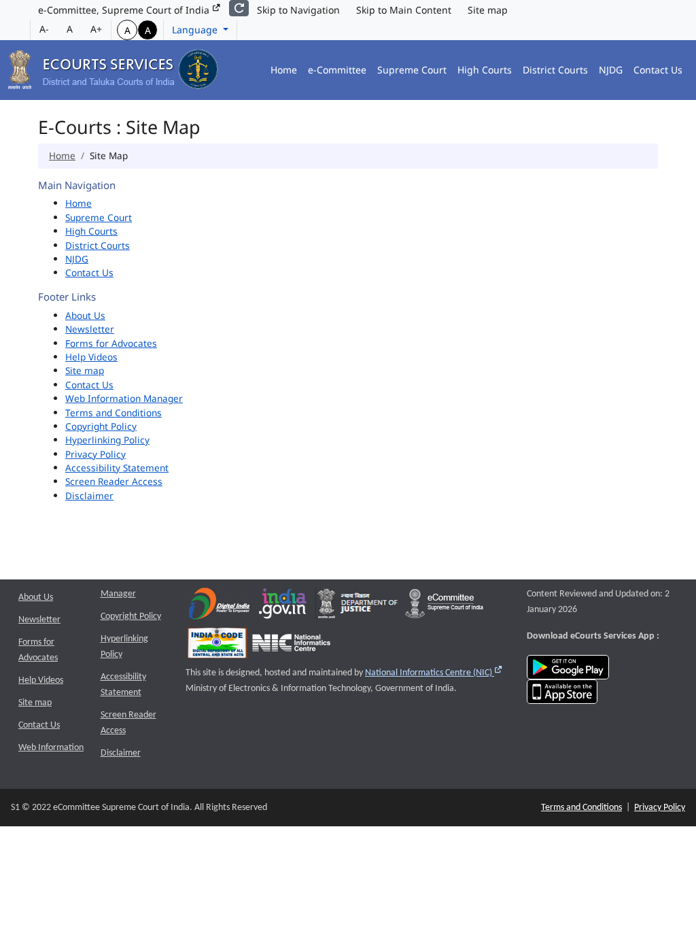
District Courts (555, 69)
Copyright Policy (101, 426)
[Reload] (239, 8)
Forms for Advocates (111, 343)
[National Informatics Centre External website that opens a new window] (291, 646)
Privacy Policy (95, 453)
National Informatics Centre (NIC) (434, 673)
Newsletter (89, 328)
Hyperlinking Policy (107, 439)
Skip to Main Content (403, 9)
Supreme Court (412, 69)
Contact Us (657, 69)
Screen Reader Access (113, 481)
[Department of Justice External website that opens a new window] (358, 607)
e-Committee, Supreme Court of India (125, 9)
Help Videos (91, 356)
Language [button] (196, 29)
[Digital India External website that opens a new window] (219, 607)
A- (44, 28)
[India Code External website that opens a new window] (217, 646)
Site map (488, 9)
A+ (96, 28)
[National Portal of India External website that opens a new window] (283, 607)
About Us (85, 315)
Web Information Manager (124, 398)
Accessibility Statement (117, 467)
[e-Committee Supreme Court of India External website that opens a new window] (444, 607)
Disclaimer (89, 495)
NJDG (611, 69)
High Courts (484, 69)
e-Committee (337, 69)
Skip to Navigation (298, 9)
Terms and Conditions (113, 412)
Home (284, 69)
